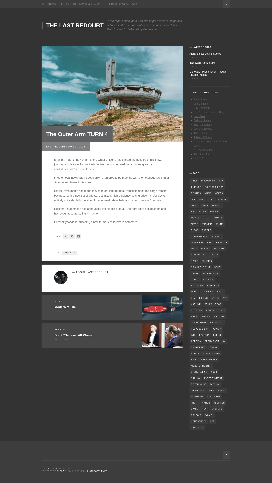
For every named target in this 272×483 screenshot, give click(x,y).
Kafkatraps (49, 4)
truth (194, 403)
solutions (197, 396)
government (198, 323)
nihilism (196, 378)
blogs (194, 230)
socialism (207, 292)
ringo (194, 316)
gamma (214, 347)
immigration (198, 255)
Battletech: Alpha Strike (202, 62)
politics (196, 193)
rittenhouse (198, 384)
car (212, 421)
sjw (221, 181)
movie (194, 224)
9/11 (193, 335)
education (197, 286)
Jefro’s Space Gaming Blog (209, 112)
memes (222, 390)
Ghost (60, 471)
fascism (214, 384)
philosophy (208, 181)
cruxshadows (212, 304)
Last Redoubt (55, 146)
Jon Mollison (201, 103)
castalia (204, 335)
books (203, 212)
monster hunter (201, 366)
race (217, 267)
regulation (217, 323)
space (194, 409)
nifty (222, 310)
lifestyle (222, 242)
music (208, 193)
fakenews (213, 286)
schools (196, 415)
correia (196, 341)
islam (194, 249)
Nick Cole (199, 116)
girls (194, 181)
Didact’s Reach (202, 120)
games (219, 193)
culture (196, 187)
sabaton (217, 205)
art (193, 212)
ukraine (196, 304)
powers (217, 329)
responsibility (200, 329)
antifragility (210, 273)
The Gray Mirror (202, 154)
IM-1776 (198, 158)
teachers (216, 409)
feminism (207, 224)
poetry (205, 249)
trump (219, 224)
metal (194, 205)
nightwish (197, 427)
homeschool (198, 421)
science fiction (214, 187)
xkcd (214, 372)
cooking (208, 279)
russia (206, 316)
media (194, 292)
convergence (199, 236)
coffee (217, 335)
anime (220, 292)
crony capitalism (215, 341)
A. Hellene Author (203, 150)
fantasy (217, 218)
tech (211, 199)
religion (207, 261)
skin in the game (201, 267)
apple (194, 261)
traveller (69, 253)
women (209, 415)
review (214, 212)
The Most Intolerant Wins (122, 4)
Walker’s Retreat (203, 129)
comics (195, 279)
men (204, 409)
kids (193, 360)
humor (195, 353)
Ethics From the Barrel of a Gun (81, 4)
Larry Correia (209, 360)
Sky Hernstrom (202, 108)
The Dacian (200, 133)
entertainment (213, 378)
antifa (215, 298)
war (225, 298)
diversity (196, 310)
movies (195, 218)
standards (213, 396)
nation (206, 403)
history (223, 199)
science (216, 236)
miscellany (198, 199)
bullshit (219, 249)
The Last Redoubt (75, 25)
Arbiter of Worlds (203, 137)
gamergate (197, 390)
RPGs (206, 218)
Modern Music (65, 307)
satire (195, 273)
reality (213, 255)
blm (193, 298)
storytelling (199, 372)
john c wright (211, 353)
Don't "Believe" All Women (74, 335)
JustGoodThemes (97, 471)
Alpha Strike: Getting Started (205, 53)
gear (211, 390)
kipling (203, 298)
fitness (210, 310)
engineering (198, 347)
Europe (206, 230)
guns (205, 205)
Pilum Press (200, 99)
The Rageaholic (203, 124)
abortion (219, 403)
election (219, 316)
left (209, 242)
